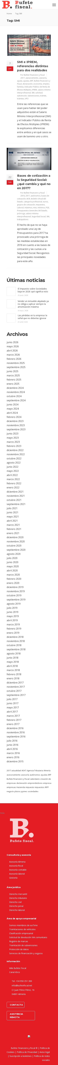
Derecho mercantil (18, 894)
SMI (33, 92)
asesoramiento (32, 78)
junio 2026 (12, 342)
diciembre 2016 (15, 728)
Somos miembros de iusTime (23, 925)
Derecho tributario (18, 898)
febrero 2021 (14, 529)
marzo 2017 (13, 715)
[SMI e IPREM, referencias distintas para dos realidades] (29, 45)
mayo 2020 (13, 566)
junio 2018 (12, 657)
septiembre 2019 (16, 599)
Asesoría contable (17, 869)
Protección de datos (19, 949)
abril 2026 (12, 350)
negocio (10, 791)
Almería (47, 770)
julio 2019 (12, 608)
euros (45, 201)
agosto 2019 (14, 603)
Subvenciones (33, 95)
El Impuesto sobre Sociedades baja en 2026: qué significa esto (33, 290)
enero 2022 (13, 487)
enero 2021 (13, 533)
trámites (20, 98)
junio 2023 (12, 433)
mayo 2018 (13, 661)
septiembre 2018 (16, 649)
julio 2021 (12, 508)
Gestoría (13, 877)
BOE (28, 198)
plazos (17, 791)
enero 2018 (13, 678)
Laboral (20, 207)
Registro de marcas (18, 941)
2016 (23, 195)
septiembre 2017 (16, 695)
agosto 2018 (14, 653)
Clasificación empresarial (21, 933)
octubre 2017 (14, 691)
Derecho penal (16, 906)
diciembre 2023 (15, 421)
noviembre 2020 (16, 541)
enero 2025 (13, 383)
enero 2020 (13, 583)
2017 (23, 78)
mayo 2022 (13, 471)
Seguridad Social (39, 216)
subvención (22, 95)
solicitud (39, 92)
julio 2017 (12, 699)
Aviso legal (45, 1052)
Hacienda (21, 787)
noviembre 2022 (16, 454)
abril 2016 (12, 749)
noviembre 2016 (16, 732)
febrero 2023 (14, 446)
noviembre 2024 (16, 392)
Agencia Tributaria (35, 770)
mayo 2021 (13, 516)
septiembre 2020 (16, 549)
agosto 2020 (14, 554)
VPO (27, 98)
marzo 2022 (13, 479)
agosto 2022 (14, 462)
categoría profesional (33, 201)
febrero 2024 (14, 417)
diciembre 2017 (15, 682)
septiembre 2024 (16, 400)
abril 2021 (12, 520)
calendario (35, 779)
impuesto (30, 787)
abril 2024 (12, 412)
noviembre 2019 (16, 591)
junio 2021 (12, 512)
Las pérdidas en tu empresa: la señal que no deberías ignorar (32, 317)
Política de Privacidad (27, 1052)
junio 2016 (12, 744)
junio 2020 (12, 562)
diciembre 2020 (15, 537)
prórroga (21, 213)
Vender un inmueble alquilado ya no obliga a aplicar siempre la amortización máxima (33, 304)
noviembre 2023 (16, 425)
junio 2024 (12, 404)
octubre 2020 (14, 545)
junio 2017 (12, 703)
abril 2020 (12, 570)
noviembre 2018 (16, 641)
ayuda (19, 81)
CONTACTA (16, 1004)
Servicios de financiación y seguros (26, 953)
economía (37, 84)
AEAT (24, 770)
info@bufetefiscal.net (22, 985)
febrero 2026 (14, 358)
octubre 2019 (14, 595)
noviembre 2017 (16, 686)
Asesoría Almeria (17, 861)
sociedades (33, 791)
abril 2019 (12, 620)
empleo (46, 84)
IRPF (47, 787)
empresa (47, 783)
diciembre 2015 (15, 761)
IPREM (34, 89)
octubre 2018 (14, 645)
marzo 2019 (13, 624)
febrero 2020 (14, 578)
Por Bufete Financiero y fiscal (32, 75)
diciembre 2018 (15, 637)
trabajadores (22, 219)
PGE (47, 207)
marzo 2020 (13, 574)
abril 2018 (12, 666)
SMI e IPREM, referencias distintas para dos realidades (32, 66)
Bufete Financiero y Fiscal (18, 779)
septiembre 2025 (16, 367)
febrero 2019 (14, 628)
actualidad (16, 770)
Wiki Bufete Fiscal (17, 968)
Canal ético (14, 972)
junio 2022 (12, 466)
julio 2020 (12, 558)
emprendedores (35, 783)
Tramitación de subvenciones (23, 945)
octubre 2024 (14, 396)
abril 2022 (12, 475)
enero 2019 (13, 632)
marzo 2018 (13, 670)
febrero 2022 (14, 483)
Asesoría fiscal (16, 865)
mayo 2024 (13, 408)
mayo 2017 (13, 707)
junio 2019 (12, 612)
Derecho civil (15, 902)
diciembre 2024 (15, 388)
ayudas (26, 81)
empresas (11, 787)
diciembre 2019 (15, 587)
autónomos (35, 195)
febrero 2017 (14, 720)
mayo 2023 (13, 437)
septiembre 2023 (16, 429)
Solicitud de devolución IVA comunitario (28, 937)
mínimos (41, 207)
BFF (31, 81)
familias (20, 87)
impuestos (40, 204)
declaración (28, 84)
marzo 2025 (13, 375)
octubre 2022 (14, 458)
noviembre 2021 (16, 495)
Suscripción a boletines (21, 1056)
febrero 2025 (14, 379)
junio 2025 (12, 371)
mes (35, 207)
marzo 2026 (13, 354)
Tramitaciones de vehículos (22, 929)
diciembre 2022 (15, 450)
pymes (24, 791)
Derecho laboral (17, 910)
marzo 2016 (13, 753)
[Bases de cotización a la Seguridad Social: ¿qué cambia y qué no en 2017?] (29, 159)
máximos (28, 207)
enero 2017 (13, 724)
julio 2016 (12, 740)
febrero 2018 (14, 674)
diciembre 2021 (15, 491)
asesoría (43, 78)
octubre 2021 (14, 500)
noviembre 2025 (16, 363)
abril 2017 (12, 711)
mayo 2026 (13, 346)
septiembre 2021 (16, 504)
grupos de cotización (26, 204)
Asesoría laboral (17, 873)
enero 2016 (13, 757)
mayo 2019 (13, 616)
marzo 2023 (13, 441)
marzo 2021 (13, 524)
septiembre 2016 (16, 736)
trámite (43, 95)
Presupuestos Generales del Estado (32, 210)
